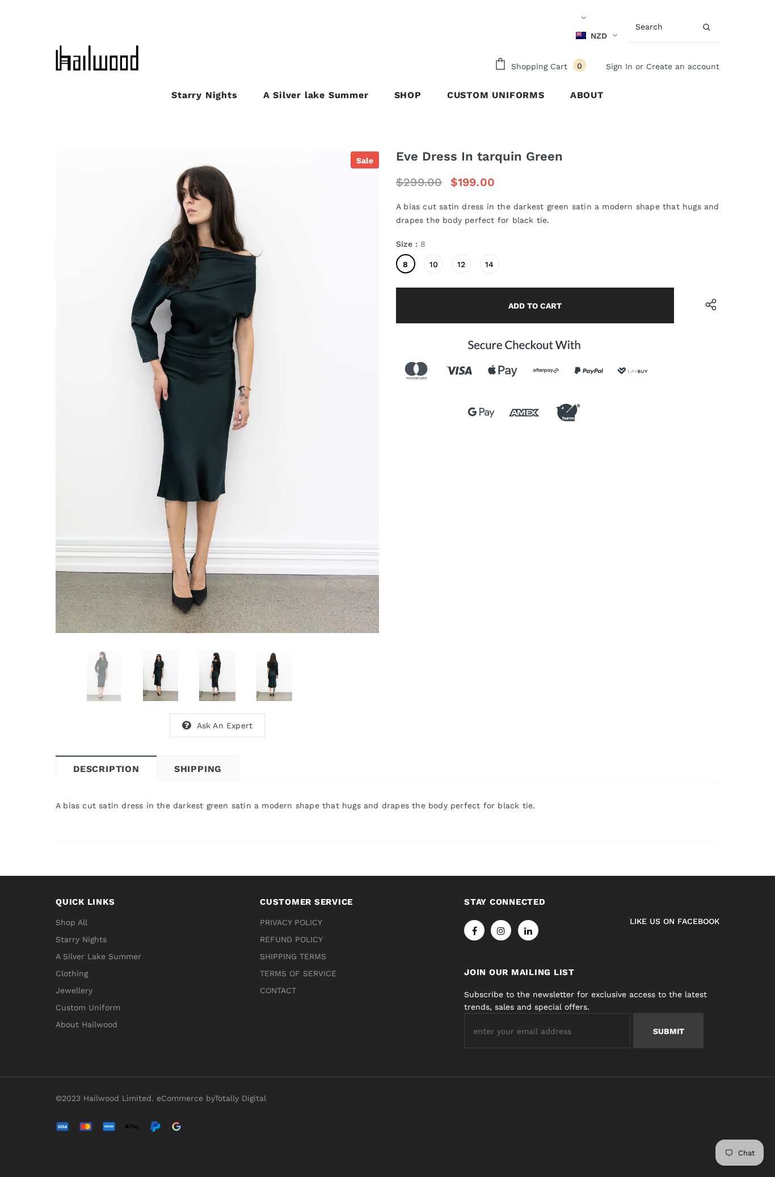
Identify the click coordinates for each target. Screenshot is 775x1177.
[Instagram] (501, 930)
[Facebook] (474, 930)
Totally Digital (240, 1098)
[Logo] (98, 58)
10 (433, 264)
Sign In (620, 66)
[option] (217, 392)
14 (489, 264)
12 (461, 264)
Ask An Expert (225, 725)
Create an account (682, 66)
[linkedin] (528, 930)
